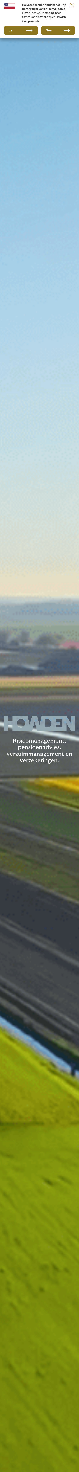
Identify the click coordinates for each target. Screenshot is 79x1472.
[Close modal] (72, 5)
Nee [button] (49, 30)
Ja (10, 30)
